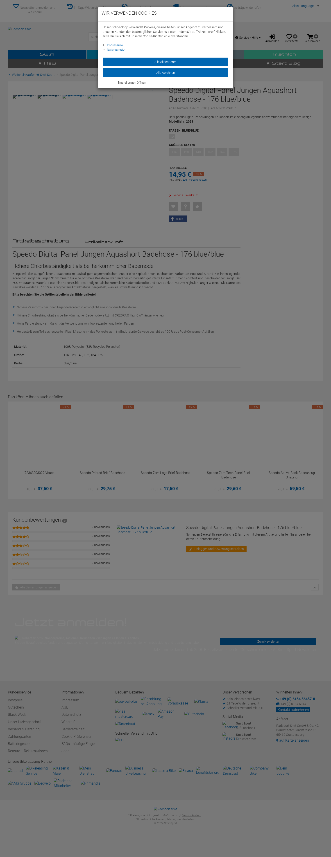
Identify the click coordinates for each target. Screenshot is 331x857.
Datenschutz (116, 50)
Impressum (115, 45)
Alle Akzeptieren (165, 62)
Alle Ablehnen (165, 72)
